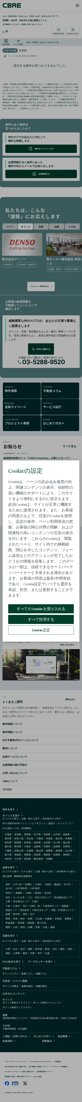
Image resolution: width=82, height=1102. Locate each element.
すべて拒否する (41, 619)
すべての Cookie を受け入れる (41, 609)
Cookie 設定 (41, 630)
